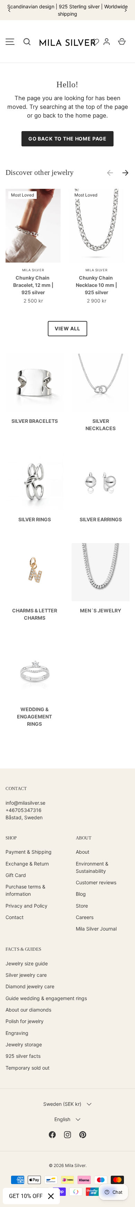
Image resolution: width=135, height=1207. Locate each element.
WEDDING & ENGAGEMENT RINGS (34, 716)
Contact (15, 917)
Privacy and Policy (26, 906)
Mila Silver (75, 1165)
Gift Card (16, 875)
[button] (27, 41)
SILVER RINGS (34, 519)
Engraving (17, 1033)
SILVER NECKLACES (101, 424)
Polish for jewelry (25, 1021)
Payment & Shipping (29, 852)
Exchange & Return (27, 864)
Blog (81, 894)
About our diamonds (28, 1010)
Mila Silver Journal (96, 929)
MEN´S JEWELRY (100, 610)
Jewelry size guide (27, 963)
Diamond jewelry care (30, 986)
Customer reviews (96, 882)
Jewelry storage (24, 1044)
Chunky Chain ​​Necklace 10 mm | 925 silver (96, 285)
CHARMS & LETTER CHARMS (34, 614)
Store (82, 906)
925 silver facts (23, 1056)
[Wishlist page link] (95, 41)
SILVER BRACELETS (34, 421)
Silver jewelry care (26, 975)
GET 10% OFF (26, 1196)
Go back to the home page (67, 139)
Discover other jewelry (40, 172)
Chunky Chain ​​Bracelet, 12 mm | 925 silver (33, 285)
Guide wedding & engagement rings (46, 998)
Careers (84, 917)
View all (67, 328)
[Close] (51, 1196)
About (82, 852)
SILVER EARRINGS (101, 519)
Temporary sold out (28, 1068)
